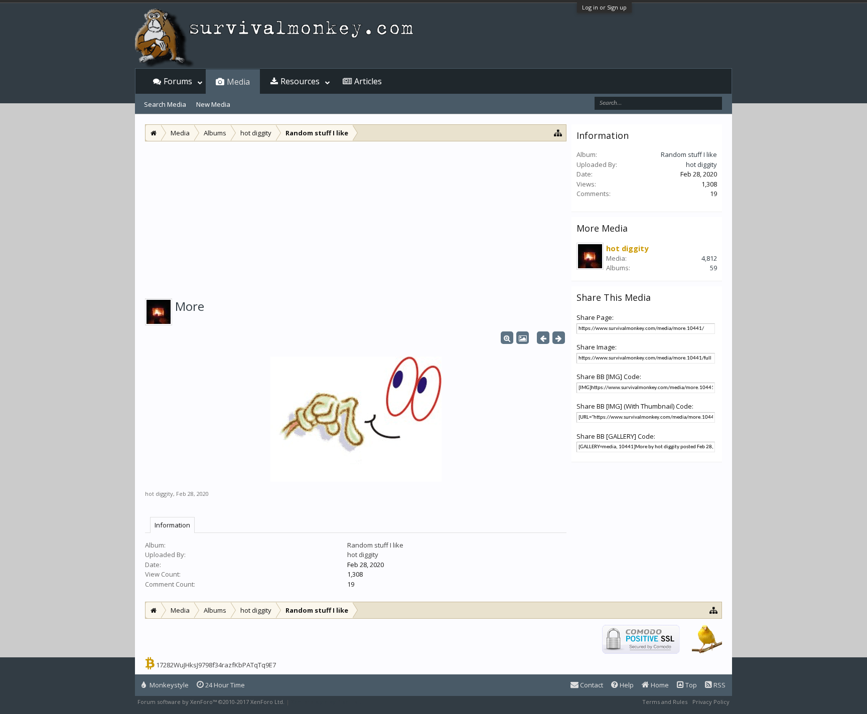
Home (659, 684)
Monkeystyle (168, 684)
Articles (368, 81)
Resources (300, 81)
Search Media (165, 104)
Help (626, 684)
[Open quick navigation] (558, 132)
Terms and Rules (664, 701)
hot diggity (159, 493)
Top (690, 684)
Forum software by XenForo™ (210, 701)
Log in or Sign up (604, 7)
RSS (719, 684)
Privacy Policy (711, 701)
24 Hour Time (224, 684)
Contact (591, 684)
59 (713, 267)
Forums (178, 81)
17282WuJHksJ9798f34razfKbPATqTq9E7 (216, 664)
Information (172, 524)
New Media (213, 104)
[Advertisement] (355, 216)
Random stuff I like (375, 545)
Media (238, 81)
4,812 (709, 258)
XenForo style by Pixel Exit (326, 701)
